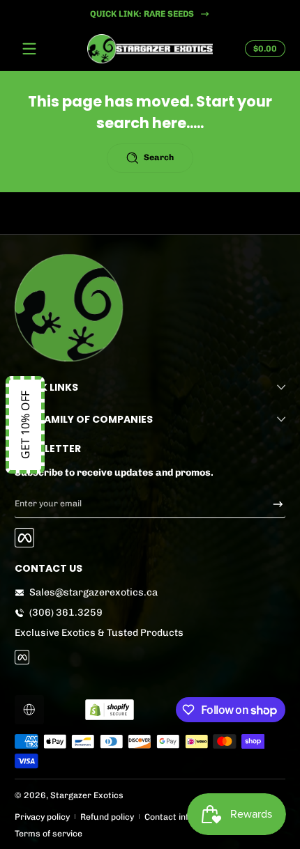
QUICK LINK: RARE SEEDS (141, 13)
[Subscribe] (273, 503)
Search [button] (159, 157)
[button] (263, 48)
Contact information (184, 816)
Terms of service (48, 833)
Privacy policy (42, 816)
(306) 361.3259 (66, 612)
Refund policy (107, 816)
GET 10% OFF (25, 425)
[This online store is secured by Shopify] (109, 709)
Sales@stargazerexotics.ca (93, 592)
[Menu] (29, 48)
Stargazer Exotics (86, 795)
